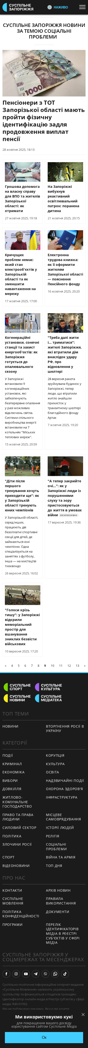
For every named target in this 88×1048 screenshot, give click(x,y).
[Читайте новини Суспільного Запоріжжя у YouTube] (26, 974)
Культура (55, 764)
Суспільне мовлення (12, 900)
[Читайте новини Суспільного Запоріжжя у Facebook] (6, 974)
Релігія (52, 836)
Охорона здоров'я (64, 788)
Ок (44, 1037)
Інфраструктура (61, 797)
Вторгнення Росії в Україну (65, 728)
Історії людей (60, 827)
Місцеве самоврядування (63, 817)
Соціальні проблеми (56, 846)
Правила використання (61, 900)
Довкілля (12, 788)
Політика (12, 836)
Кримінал (12, 764)
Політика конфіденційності (20, 914)
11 (61, 666)
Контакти (12, 890)
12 (69, 666)
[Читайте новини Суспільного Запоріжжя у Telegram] (36, 974)
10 (52, 666)
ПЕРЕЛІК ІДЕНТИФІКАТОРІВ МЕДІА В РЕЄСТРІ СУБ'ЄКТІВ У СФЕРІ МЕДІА (63, 933)
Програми (12, 924)
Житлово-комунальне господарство (17, 802)
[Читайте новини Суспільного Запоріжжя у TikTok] (65, 974)
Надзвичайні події (65, 780)
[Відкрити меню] (83, 7)
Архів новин (58, 890)
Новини (10, 726)
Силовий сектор (19, 827)
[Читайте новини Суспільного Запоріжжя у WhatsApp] (55, 974)
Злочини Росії (17, 844)
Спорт (8, 857)
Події (7, 755)
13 (77, 666)
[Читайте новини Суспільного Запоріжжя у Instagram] (16, 974)
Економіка (13, 772)
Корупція (55, 755)
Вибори (10, 780)
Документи (57, 911)
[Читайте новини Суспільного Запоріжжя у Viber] (45, 974)
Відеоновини (16, 865)
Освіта (52, 772)
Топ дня (54, 865)
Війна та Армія (61, 857)
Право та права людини (17, 817)
